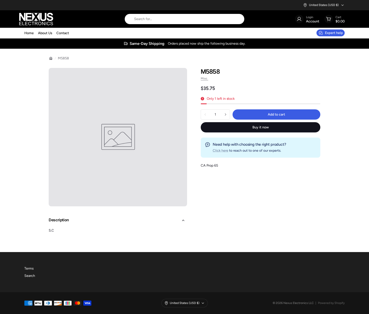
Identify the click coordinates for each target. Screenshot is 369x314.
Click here (220, 150)
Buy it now (260, 127)
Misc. (204, 78)
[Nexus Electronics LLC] (36, 19)
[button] (118, 220)
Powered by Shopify (331, 303)
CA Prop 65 (209, 165)
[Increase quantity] (225, 114)
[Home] (51, 58)
